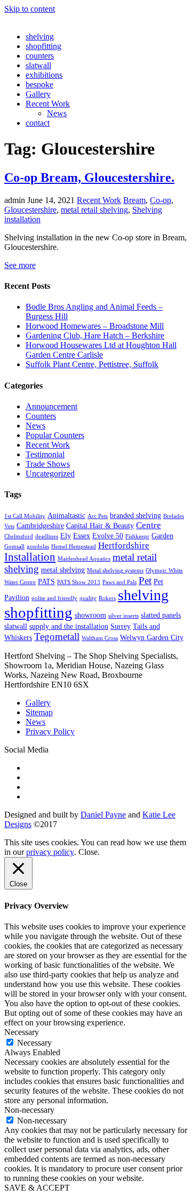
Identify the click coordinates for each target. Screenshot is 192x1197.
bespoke (39, 84)
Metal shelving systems (115, 570)
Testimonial (45, 454)
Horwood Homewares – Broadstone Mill (95, 325)
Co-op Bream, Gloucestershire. (89, 177)
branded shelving (135, 515)
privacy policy (50, 851)
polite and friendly (54, 598)
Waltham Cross (100, 638)
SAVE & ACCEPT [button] (37, 1187)
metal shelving (63, 569)
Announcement (51, 406)
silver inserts (123, 616)
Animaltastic (66, 515)
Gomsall (14, 546)
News (57, 113)
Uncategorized (50, 473)
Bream (134, 200)
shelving (40, 36)
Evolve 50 (107, 535)
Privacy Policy (50, 731)
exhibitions (44, 74)
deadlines (46, 536)
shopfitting (43, 46)
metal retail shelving (94, 209)
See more (20, 265)
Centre (148, 525)
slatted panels (161, 615)
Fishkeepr (137, 536)
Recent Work (48, 103)
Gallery (38, 94)
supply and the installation (68, 626)
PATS (46, 581)
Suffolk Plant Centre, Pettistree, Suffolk (92, 364)
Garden (162, 535)
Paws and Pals (119, 582)
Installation (29, 557)
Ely (65, 535)
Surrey (120, 626)
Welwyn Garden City (151, 637)
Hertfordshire (123, 545)
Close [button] (88, 851)
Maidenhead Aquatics (84, 559)
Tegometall (56, 636)
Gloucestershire (30, 209)
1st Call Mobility (24, 516)
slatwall (38, 65)
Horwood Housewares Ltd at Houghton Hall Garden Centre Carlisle (101, 350)
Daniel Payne (103, 814)
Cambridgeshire (40, 525)
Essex (81, 535)
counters (40, 55)
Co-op (160, 200)
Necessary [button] (21, 1032)
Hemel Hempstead (73, 546)
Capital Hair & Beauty (100, 525)
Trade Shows (48, 463)
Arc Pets (97, 516)
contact (38, 122)
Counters (41, 415)
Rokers (107, 598)
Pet (145, 580)
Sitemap (39, 712)
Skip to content (29, 8)
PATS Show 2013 (78, 582)
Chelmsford (18, 536)
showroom (90, 615)
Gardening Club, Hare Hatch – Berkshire (95, 335)
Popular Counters (55, 435)
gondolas (38, 546)
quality (88, 598)
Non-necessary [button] (29, 1109)
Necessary (34, 1042)
